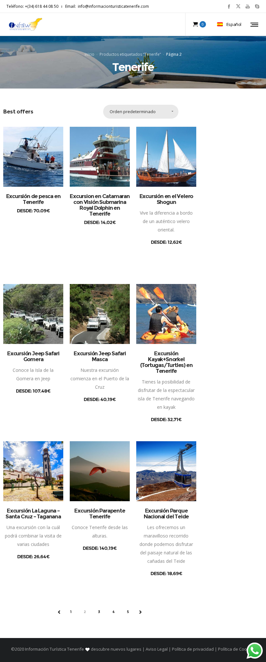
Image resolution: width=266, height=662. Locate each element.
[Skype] (257, 6)
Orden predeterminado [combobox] (133, 111)
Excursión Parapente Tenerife (99, 513)
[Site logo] (25, 24)
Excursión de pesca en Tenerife (33, 199)
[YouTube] (247, 6)
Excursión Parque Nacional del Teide (166, 513)
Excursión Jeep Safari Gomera (33, 356)
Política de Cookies (236, 649)
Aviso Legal (157, 649)
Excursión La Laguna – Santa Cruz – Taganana (33, 513)
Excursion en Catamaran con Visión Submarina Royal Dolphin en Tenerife (100, 205)
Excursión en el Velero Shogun (166, 199)
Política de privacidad (193, 649)
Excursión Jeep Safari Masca (100, 356)
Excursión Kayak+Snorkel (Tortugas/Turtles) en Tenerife (166, 362)
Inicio (89, 54)
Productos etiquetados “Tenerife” (130, 54)
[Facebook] (229, 6)
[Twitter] (238, 6)
